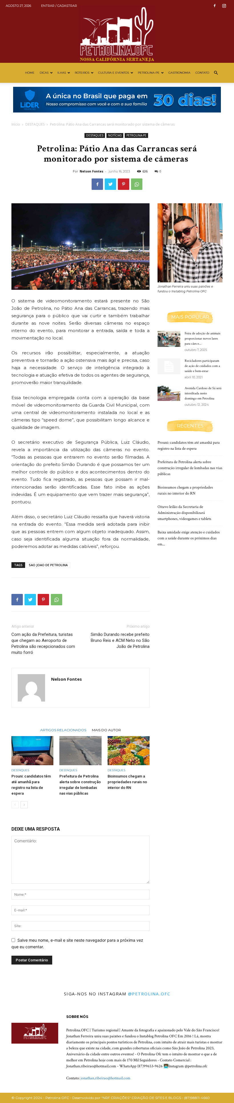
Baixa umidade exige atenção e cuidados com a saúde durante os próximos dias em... (189, 538)
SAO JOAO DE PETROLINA (48, 565)
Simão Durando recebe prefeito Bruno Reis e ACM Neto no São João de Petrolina (120, 640)
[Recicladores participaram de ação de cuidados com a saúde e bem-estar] (169, 366)
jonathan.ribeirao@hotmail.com (105, 1078)
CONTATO (202, 73)
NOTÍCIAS (115, 135)
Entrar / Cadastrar (59, 6)
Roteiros (82, 73)
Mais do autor (106, 730)
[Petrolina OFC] (117, 31)
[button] (216, 73)
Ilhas (61, 73)
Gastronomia (179, 73)
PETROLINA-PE (149, 73)
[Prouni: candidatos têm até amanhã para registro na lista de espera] (32, 750)
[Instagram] (224, 5)
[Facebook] (214, 5)
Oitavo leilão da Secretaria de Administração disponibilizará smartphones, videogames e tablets (184, 512)
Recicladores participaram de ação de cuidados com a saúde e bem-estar (202, 366)
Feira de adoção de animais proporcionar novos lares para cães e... (202, 338)
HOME (30, 73)
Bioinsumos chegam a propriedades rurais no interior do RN (127, 782)
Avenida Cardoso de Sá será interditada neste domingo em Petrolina (203, 393)
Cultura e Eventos (113, 73)
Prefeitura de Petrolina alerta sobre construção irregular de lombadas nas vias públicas (190, 468)
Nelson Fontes (91, 171)
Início (15, 124)
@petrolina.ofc (149, 993)
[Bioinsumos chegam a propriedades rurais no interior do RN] (129, 750)
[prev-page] (15, 804)
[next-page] (24, 804)
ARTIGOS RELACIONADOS (63, 730)
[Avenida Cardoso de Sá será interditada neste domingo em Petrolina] (169, 393)
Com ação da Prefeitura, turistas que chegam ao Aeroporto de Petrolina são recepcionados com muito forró (43, 643)
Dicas (44, 73)
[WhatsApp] (136, 184)
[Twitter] (110, 184)
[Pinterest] (123, 184)
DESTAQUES (35, 124)
